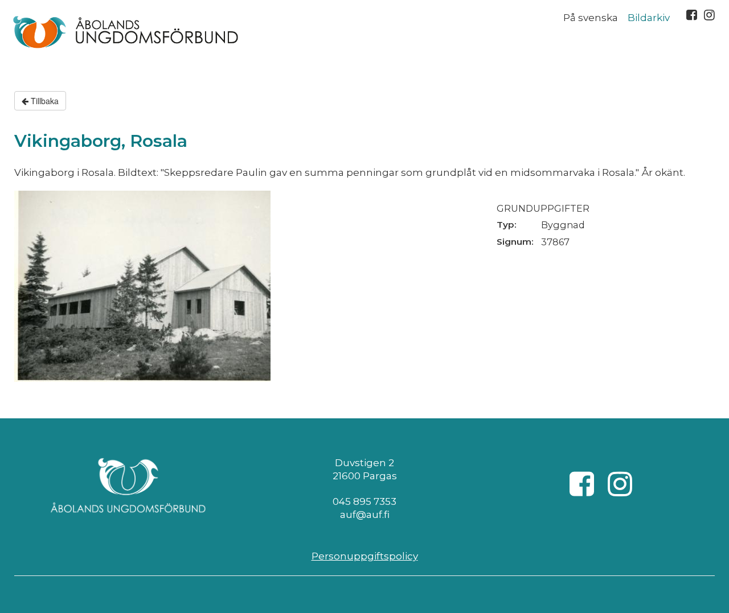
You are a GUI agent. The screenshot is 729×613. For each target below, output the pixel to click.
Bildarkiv (649, 17)
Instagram (709, 15)
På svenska (590, 17)
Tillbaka (43, 100)
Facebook (691, 15)
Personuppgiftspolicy (365, 556)
